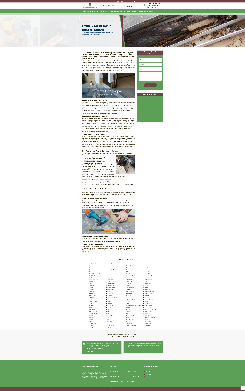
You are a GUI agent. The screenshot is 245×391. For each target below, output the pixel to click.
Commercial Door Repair (116, 381)
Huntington (147, 295)
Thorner (109, 323)
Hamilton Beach (130, 291)
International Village (112, 297)
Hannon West (129, 293)
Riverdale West (130, 315)
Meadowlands (148, 305)
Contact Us (150, 11)
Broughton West (130, 269)
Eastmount (129, 281)
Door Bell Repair (114, 371)
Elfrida (90, 283)
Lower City (147, 303)
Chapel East (129, 273)
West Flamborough (131, 325)
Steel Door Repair (114, 376)
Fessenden (92, 285)
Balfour (91, 265)
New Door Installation (132, 11)
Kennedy (91, 299)
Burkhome (110, 271)
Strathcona (110, 321)
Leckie (90, 303)
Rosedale (109, 317)
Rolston (91, 317)
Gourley (146, 287)
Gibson (128, 285)
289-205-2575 (153, 7)
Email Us (149, 374)
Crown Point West (93, 279)
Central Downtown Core (95, 273)
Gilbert (146, 285)
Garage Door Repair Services (117, 11)
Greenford (110, 289)
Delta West (129, 279)
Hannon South (111, 293)
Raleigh (128, 313)
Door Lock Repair (114, 374)
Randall (146, 313)
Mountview (92, 309)
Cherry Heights (111, 275)
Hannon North (92, 293)
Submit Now (150, 85)
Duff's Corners (148, 279)
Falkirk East (129, 283)
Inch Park (91, 297)
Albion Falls (110, 264)
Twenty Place (148, 323)
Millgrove (109, 307)
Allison (127, 264)
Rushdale (128, 317)
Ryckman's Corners (150, 317)
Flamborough (111, 285)
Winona (91, 327)
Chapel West (148, 273)
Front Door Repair (131, 371)
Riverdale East (111, 315)
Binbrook (109, 267)
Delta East (110, 279)
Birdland (128, 267)
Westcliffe (147, 325)
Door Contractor (104, 11)
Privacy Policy (130, 381)
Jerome (128, 297)
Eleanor (146, 281)
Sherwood (91, 319)
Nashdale (109, 309)
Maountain (110, 305)
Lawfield (147, 301)
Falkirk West (148, 283)
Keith (146, 297)
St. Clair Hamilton (130, 319)
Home (84, 11)
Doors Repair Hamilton (121, 388)
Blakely (146, 267)
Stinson (146, 319)
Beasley (147, 265)
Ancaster (147, 264)
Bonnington (92, 269)
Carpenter (147, 271)
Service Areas (142, 11)
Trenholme (129, 323)
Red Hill (91, 315)
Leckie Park (110, 303)
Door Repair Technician (92, 11)
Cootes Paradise (149, 275)
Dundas (91, 281)
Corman (109, 277)
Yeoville (109, 327)
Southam (109, 319)
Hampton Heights (149, 291)
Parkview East (129, 311)
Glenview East (111, 287)
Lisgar (127, 303)
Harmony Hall (148, 293)
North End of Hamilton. (150, 309)
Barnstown (110, 265)
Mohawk (128, 307)
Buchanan (91, 271)
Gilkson (91, 287)
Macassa (91, 305)
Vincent (91, 325)
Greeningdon (148, 289)
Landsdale (128, 301)
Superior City (148, 321)
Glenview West (130, 287)
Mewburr (91, 307)
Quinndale (110, 313)
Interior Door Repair (132, 374)
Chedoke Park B (93, 275)
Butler (127, 271)
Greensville (91, 291)
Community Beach (131, 275)
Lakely (109, 301)
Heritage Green (93, 295)
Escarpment (110, 283)
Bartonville (128, 265)
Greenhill (128, 289)
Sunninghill (128, 321)
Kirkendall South (93, 301)
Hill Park (109, 295)
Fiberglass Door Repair (133, 376)
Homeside (128, 295)
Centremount (110, 273)
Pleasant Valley (93, 313)
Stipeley (91, 321)
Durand (109, 281)
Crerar (127, 277)
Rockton (147, 315)
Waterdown (110, 325)
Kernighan (110, 299)
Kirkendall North (149, 299)
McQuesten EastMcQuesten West (135, 305)
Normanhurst (129, 309)
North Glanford (93, 311)
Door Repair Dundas (89, 13)
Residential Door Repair (116, 379)
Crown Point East (149, 277)
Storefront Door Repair (133, 379)
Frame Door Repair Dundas (99, 13)
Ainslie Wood (92, 264)
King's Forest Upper (131, 299)
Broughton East (111, 269)
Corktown (91, 277)
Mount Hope (148, 307)
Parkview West (148, 311)
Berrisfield (91, 267)
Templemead (92, 323)
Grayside (91, 289)
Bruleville (147, 269)
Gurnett (109, 291)
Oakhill (109, 311)
